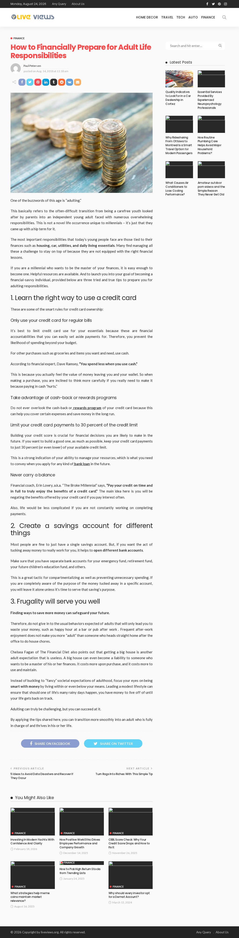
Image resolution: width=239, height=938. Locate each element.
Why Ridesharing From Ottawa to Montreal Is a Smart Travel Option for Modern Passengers (178, 145)
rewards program (86, 408)
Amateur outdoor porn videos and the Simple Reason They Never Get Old (211, 188)
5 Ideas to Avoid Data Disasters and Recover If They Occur (42, 776)
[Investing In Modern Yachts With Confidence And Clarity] (33, 821)
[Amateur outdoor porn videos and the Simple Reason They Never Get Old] (211, 169)
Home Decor (147, 17)
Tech (180, 17)
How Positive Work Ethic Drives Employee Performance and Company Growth (80, 844)
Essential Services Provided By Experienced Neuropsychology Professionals (210, 100)
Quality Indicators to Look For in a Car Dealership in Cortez (178, 98)
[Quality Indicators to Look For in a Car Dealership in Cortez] (179, 78)
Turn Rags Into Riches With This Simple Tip (124, 774)
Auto (193, 17)
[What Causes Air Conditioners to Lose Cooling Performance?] (179, 169)
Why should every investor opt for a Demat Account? (129, 895)
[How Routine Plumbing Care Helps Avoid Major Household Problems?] (211, 124)
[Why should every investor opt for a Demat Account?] (131, 875)
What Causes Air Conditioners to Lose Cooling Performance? (176, 188)
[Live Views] (33, 17)
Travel (167, 17)
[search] (224, 17)
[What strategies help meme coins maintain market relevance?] (33, 875)
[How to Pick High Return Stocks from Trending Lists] (82, 863)
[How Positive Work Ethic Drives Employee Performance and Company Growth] (82, 821)
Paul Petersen (32, 65)
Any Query (59, 4)
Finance (208, 17)
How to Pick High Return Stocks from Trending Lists (80, 871)
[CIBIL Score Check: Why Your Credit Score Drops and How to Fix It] (131, 821)
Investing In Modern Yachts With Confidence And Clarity (32, 842)
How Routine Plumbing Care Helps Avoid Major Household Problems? (209, 145)
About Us (78, 4)
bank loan (82, 464)
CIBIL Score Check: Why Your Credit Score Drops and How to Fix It (129, 844)
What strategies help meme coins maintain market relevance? (30, 897)
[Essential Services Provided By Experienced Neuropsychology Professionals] (211, 78)
